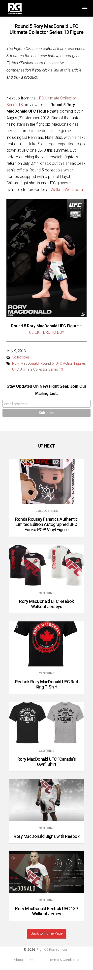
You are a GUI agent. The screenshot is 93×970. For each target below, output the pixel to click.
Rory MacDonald (25, 363)
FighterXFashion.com (53, 949)
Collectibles (21, 357)
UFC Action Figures (71, 363)
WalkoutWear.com (67, 189)
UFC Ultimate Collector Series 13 (37, 369)
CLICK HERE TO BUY (46, 332)
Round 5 (47, 363)
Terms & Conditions (64, 959)
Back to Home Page (46, 933)
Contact (36, 959)
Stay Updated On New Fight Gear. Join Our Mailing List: (46, 390)
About (18, 959)
